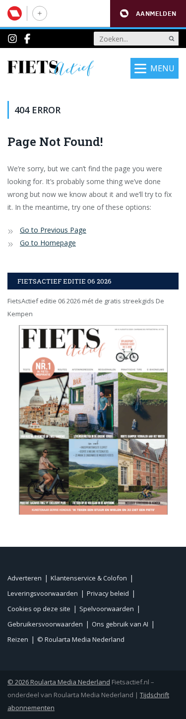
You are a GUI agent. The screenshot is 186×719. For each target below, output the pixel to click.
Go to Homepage (48, 242)
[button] (148, 13)
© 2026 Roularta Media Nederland (58, 681)
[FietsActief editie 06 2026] (93, 420)
